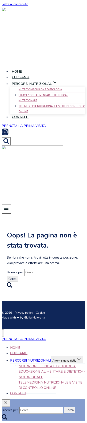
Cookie (40, 313)
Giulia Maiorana (34, 318)
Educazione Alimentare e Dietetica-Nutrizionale (43, 98)
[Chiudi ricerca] (6, 403)
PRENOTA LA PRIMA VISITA (24, 339)
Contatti (20, 117)
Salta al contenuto (15, 4)
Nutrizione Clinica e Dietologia (40, 89)
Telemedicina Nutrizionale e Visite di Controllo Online (52, 108)
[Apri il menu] (6, 209)
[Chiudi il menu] (3, 332)
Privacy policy (24, 313)
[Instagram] (5, 134)
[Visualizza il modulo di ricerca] (6, 141)
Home (17, 71)
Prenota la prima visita (24, 125)
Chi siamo (20, 77)
